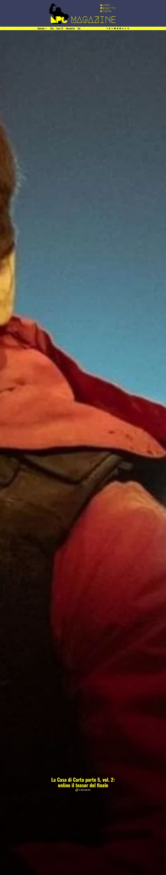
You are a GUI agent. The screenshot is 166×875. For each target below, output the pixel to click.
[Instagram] (112, 28)
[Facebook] (107, 28)
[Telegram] (120, 28)
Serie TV (59, 28)
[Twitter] (109, 28)
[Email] (125, 28)
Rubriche (41, 28)
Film (52, 28)
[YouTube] (115, 28)
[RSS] (123, 28)
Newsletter (70, 28)
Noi (79, 28)
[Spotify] (117, 28)
